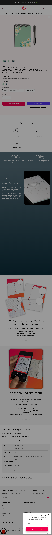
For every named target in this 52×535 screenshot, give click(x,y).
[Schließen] (48, 515)
